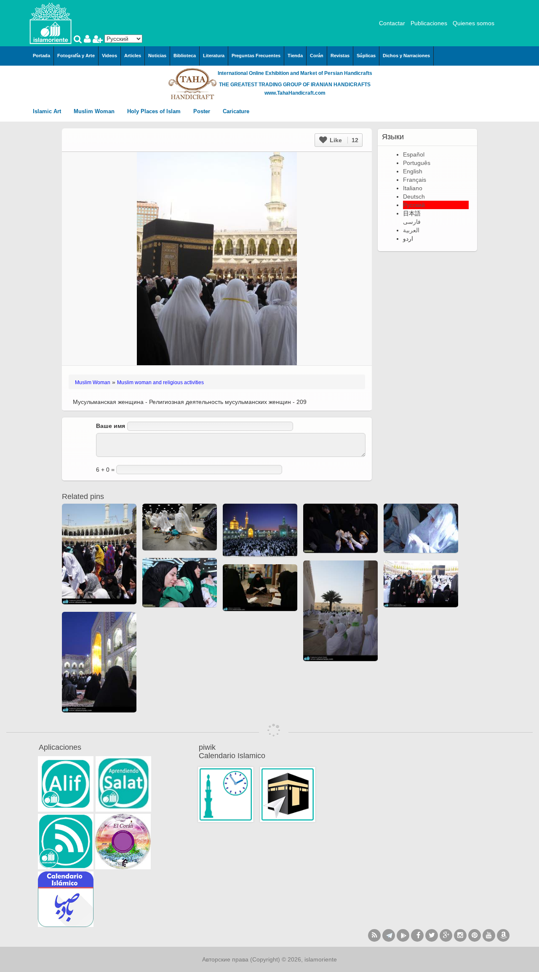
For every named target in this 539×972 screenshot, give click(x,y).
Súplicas (366, 55)
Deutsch (414, 196)
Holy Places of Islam (154, 111)
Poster (202, 111)
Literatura (213, 55)
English (412, 171)
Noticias (157, 55)
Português (416, 162)
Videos (109, 55)
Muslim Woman (95, 111)
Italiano (412, 188)
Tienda (295, 55)
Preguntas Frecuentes (256, 55)
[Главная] (50, 22)
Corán (316, 55)
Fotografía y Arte (76, 55)
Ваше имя (110, 425)
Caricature (236, 111)
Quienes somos (473, 23)
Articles (132, 55)
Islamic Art (48, 111)
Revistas (340, 55)
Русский (414, 205)
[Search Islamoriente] (79, 40)
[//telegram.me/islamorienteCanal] (388, 935)
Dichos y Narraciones (406, 55)
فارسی (412, 222)
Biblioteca (184, 55)
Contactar (392, 23)
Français (414, 179)
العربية (411, 230)
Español (413, 154)
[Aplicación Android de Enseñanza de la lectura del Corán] (65, 784)
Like (343, 140)
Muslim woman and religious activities (160, 382)
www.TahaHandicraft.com (295, 93)
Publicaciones (429, 23)
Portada (41, 55)
